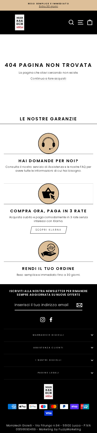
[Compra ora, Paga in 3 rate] (48, 193)
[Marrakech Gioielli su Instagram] (42, 319)
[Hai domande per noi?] (48, 143)
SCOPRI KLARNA (49, 230)
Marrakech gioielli (48, 335)
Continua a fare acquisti (48, 78)
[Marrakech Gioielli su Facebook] (50, 319)
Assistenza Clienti (48, 347)
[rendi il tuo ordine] (48, 251)
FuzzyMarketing (70, 429)
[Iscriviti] (79, 305)
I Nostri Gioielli (48, 360)
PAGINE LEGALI (49, 372)
